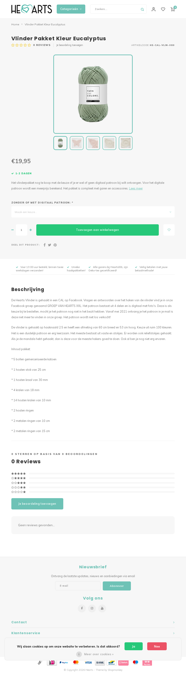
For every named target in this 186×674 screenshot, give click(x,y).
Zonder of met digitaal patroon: (42, 202)
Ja (133, 646)
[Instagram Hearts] (92, 608)
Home (15, 24)
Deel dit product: (25, 244)
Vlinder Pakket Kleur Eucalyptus (45, 24)
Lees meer (136, 188)
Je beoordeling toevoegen (69, 45)
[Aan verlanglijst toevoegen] (169, 230)
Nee (157, 646)
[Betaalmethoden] (40, 662)
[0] (173, 9)
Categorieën (69, 9)
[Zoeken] (142, 9)
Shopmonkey (115, 670)
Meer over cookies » (98, 654)
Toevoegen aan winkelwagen (97, 230)
